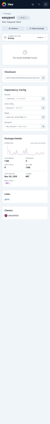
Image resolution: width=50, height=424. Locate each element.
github (6, 199)
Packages (7, 14)
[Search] (39, 4)
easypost (8, 17)
